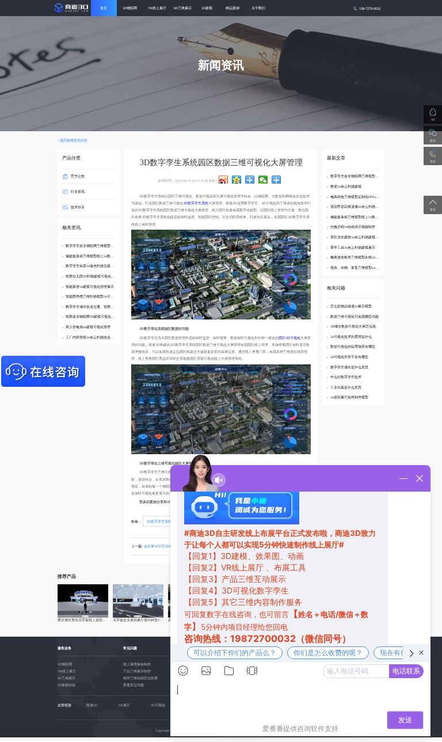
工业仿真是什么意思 (345, 387)
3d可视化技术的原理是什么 (351, 336)
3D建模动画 (66, 685)
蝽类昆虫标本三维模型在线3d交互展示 (359, 257)
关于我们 (258, 8)
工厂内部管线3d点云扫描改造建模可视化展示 (100, 337)
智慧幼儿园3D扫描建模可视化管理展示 (95, 276)
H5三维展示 (183, 8)
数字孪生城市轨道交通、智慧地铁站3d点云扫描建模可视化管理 (114, 307)
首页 (103, 8)
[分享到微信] (263, 180)
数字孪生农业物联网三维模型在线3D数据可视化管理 (106, 246)
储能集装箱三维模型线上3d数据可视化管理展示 (102, 256)
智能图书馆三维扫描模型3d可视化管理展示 (98, 296)
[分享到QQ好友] (250, 180)
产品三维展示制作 (137, 671)
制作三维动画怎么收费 (140, 678)
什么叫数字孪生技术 (345, 377)
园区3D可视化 (289, 338)
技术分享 (78, 206)
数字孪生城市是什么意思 (349, 367)
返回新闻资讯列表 (73, 140)
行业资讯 (78, 191)
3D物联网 (130, 8)
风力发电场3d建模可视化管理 (88, 327)
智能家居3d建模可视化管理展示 (90, 286)
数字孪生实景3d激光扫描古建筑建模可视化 (98, 266)
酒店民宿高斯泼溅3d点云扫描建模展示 (359, 206)
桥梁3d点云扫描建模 (345, 186)
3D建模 (206, 8)
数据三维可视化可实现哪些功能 (354, 316)
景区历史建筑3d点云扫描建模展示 (356, 237)
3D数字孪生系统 (195, 203)
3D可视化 (158, 705)
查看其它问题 (133, 685)
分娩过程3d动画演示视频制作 (352, 227)
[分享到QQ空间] (237, 180)
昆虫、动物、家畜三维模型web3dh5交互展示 (364, 267)
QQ (433, 119)
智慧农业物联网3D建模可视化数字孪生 (95, 316)
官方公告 (78, 176)
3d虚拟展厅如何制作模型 (349, 397)
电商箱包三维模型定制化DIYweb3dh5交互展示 (365, 197)
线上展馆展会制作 (137, 664)
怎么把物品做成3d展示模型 (351, 306)
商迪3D (91, 705)
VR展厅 (124, 705)
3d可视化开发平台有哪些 (349, 357)
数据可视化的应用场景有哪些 (352, 346)
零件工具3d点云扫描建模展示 (352, 247)
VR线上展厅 (157, 8)
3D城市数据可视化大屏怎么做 (353, 326)
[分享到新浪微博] (223, 180)
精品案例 (232, 8)
